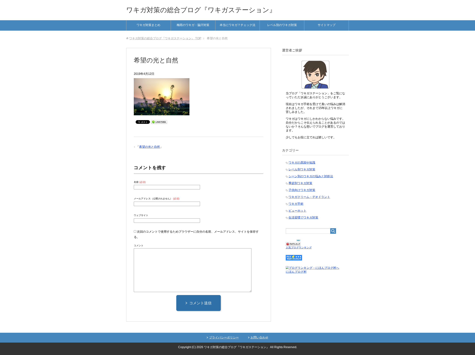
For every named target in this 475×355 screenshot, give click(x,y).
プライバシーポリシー (224, 337)
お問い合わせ (259, 337)
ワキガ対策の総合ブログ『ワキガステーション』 (201, 10)
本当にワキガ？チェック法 (237, 25)
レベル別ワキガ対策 (302, 169)
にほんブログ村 (296, 271)
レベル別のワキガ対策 (282, 25)
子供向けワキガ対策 (302, 190)
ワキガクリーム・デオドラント (309, 196)
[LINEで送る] (159, 121)
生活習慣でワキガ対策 (303, 217)
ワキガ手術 (296, 203)
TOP (165, 38)
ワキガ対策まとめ (148, 25)
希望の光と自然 (149, 146)
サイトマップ (326, 25)
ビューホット (297, 210)
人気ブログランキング (299, 247)
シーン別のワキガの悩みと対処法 (311, 176)
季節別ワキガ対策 (300, 183)
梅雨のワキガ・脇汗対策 (193, 25)
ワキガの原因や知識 (302, 162)
